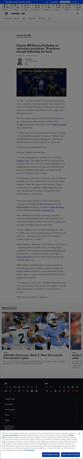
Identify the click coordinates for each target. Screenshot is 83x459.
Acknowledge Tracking (50, 454)
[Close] (79, 433)
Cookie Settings (29, 450)
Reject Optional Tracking (70, 454)
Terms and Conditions (11, 435)
